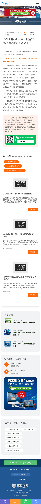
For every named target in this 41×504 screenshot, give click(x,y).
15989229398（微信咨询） (20, 463)
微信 (25, 502)
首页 (5, 502)
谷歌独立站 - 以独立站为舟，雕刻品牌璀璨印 (24, 334)
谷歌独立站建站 (11, 162)
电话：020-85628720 (20, 474)
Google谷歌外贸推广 (13, 166)
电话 (15, 502)
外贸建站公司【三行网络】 (15, 170)
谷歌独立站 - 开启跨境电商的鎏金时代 (24, 345)
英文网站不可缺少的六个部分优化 (17, 193)
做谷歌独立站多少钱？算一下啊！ (25, 322)
